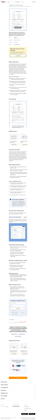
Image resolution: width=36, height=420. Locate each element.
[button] (34, 2)
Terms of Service (28, 417)
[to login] (32, 2)
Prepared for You (4, 393)
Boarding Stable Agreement (15, 312)
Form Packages (4, 382)
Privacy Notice (33, 417)
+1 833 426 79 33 (16, 406)
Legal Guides (3, 390)
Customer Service (4, 387)
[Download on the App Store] (24, 414)
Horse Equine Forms (14, 310)
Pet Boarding (22, 312)
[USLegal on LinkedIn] (5, 406)
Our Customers (4, 395)
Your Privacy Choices (23, 417)
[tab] (15, 217)
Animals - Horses (17, 39)
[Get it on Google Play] (32, 414)
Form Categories (4, 384)
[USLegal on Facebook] (3, 406)
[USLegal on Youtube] (7, 406)
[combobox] (11, 2)
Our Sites (3, 398)
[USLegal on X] (1, 406)
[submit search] (23, 2)
